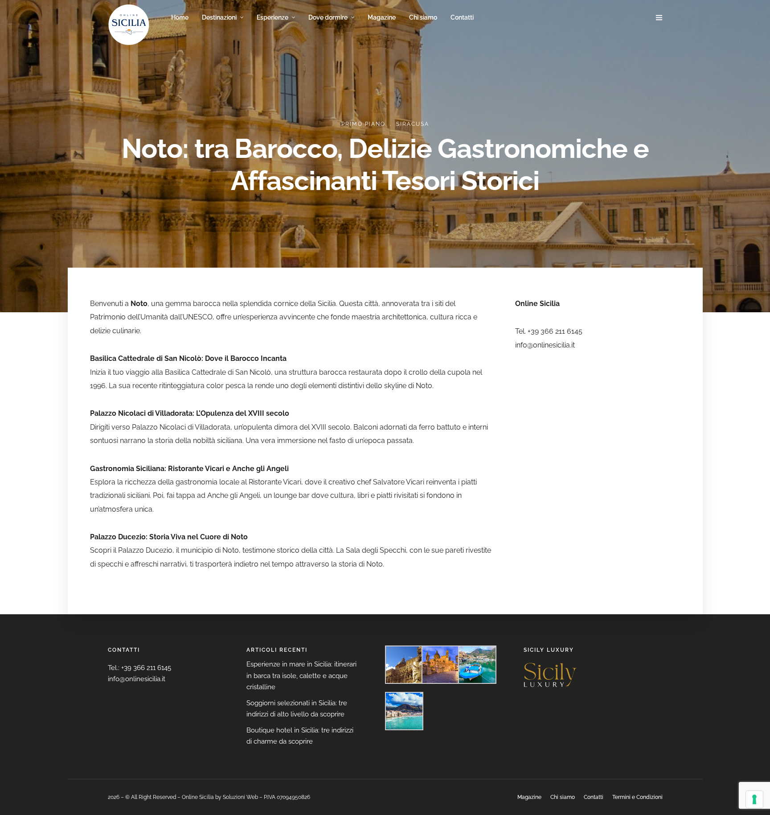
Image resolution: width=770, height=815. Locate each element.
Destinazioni (219, 17)
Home (179, 17)
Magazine (382, 17)
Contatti (462, 17)
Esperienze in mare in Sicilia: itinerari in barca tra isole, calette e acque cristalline (301, 675)
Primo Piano (363, 124)
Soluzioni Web (240, 797)
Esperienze (272, 17)
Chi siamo (423, 17)
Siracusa (412, 124)
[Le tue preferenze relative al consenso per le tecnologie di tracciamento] (754, 799)
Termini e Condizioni (637, 797)
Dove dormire (328, 17)
